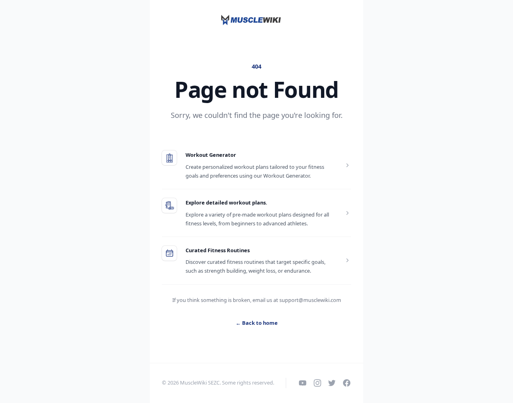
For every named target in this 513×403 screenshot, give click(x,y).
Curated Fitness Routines (218, 250)
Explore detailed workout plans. (226, 202)
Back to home (257, 322)
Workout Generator (211, 154)
